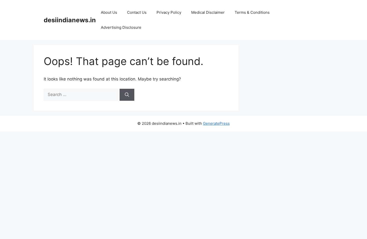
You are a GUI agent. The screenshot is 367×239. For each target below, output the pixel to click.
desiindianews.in (70, 20)
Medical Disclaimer (208, 12)
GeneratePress (216, 123)
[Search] (127, 95)
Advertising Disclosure (121, 27)
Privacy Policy (169, 12)
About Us (109, 12)
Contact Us (137, 12)
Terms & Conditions (252, 12)
